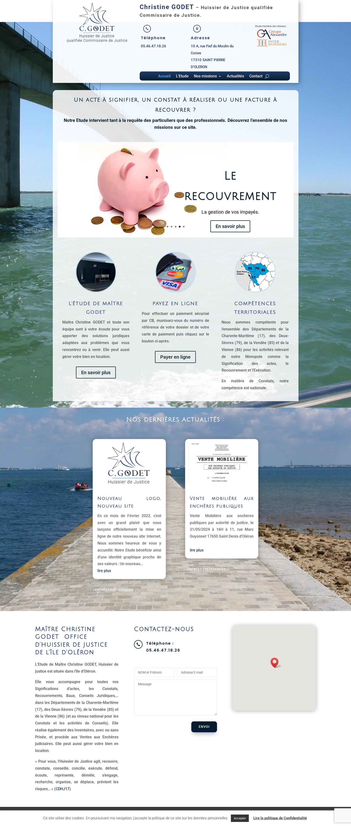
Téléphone (153, 38)
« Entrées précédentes (113, 590)
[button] (276, 663)
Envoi (204, 727)
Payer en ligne (175, 357)
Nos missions (205, 76)
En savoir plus (230, 236)
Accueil (164, 76)
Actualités (235, 76)
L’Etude (182, 76)
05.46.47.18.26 (153, 46)
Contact (255, 76)
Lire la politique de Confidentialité (280, 818)
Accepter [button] (240, 818)
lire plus (104, 570)
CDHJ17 (62, 789)
